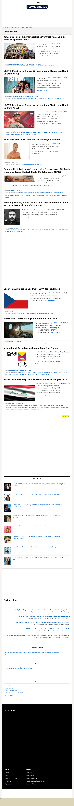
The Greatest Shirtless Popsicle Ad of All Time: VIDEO (31, 318)
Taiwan (22, 134)
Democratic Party (37, 194)
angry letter (30, 372)
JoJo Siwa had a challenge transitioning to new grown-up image (35, 547)
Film (6, 775)
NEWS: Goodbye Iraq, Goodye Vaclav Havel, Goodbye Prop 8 (35, 379)
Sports (27, 96)
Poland (17, 134)
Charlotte (8, 194)
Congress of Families (42, 372)
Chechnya (28, 98)
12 (69, 209)
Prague (29, 374)
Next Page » (65, 416)
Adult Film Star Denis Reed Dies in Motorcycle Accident (32, 139)
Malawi (62, 133)
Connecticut (16, 194)
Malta (12, 134)
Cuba (37, 230)
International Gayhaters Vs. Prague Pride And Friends (31, 348)
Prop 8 (43, 407)
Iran (58, 405)
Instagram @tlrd (26, 668)
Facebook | (17, 668)
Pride (11, 370)
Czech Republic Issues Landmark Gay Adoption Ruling (32, 289)
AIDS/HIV (19, 230)
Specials (8, 784)
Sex (41, 164)
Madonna (27, 195)
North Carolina (55, 195)
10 (69, 143)
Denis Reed (35, 164)
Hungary (47, 66)
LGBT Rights (32, 64)
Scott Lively (36, 374)
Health (11, 96)
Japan (11, 100)
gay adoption (31, 313)
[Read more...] (48, 56)
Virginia (20, 231)
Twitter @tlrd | (8, 668)
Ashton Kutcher (37, 192)
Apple (24, 230)
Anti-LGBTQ (24, 64)
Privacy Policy (9, 695)
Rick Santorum (50, 407)
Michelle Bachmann (20, 407)
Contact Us (9, 688)
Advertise (8, 686)
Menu (38, 2)
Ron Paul (11, 409)
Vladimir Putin (28, 409)
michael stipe (9, 407)
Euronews (30, 66)
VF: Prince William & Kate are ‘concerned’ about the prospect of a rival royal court (44, 616)
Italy (52, 66)
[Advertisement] (37, 260)
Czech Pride (53, 372)
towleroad (34, 96)
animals (29, 192)
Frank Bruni (58, 194)
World (39, 64)
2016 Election (21, 192)
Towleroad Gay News (37, 7)
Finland (29, 133)
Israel (53, 133)
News (16, 96)
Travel (17, 228)
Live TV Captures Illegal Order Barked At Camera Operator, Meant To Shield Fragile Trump (41, 610)
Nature (33, 195)
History (11, 131)
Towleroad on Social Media (14, 693)
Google (52, 230)
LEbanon (16, 100)
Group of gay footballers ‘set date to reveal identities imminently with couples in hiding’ (31, 653)
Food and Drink (40, 343)
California (26, 405)
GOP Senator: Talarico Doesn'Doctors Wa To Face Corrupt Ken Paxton (48, 629)
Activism (17, 64)
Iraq (65, 405)
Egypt (44, 98)
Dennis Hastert (49, 194)
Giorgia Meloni (39, 66)
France (49, 98)
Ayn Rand (20, 405)
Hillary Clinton (14, 195)
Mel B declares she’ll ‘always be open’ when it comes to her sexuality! (36, 494)
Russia (16, 409)
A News (11, 64)
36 (69, 176)
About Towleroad (11, 690)
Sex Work (21, 96)
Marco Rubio (60, 230)
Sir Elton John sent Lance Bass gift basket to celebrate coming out (36, 526)
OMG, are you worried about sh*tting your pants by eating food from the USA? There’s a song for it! (38, 635)
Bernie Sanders (58, 192)
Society (11, 228)
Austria (22, 98)
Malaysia (7, 134)
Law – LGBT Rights (11, 778)
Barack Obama (47, 192)
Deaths (29, 164)
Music (11, 341)
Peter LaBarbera (10, 374)
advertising (21, 343)
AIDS (18, 98)
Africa (19, 372)
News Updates (44, 195)
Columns (8, 781)
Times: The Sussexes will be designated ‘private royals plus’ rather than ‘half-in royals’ (42, 622)
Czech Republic (22, 66)
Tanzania (28, 134)
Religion (16, 370)
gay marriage (52, 405)
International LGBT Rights (42, 133)
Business (12, 190)
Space (16, 231)
